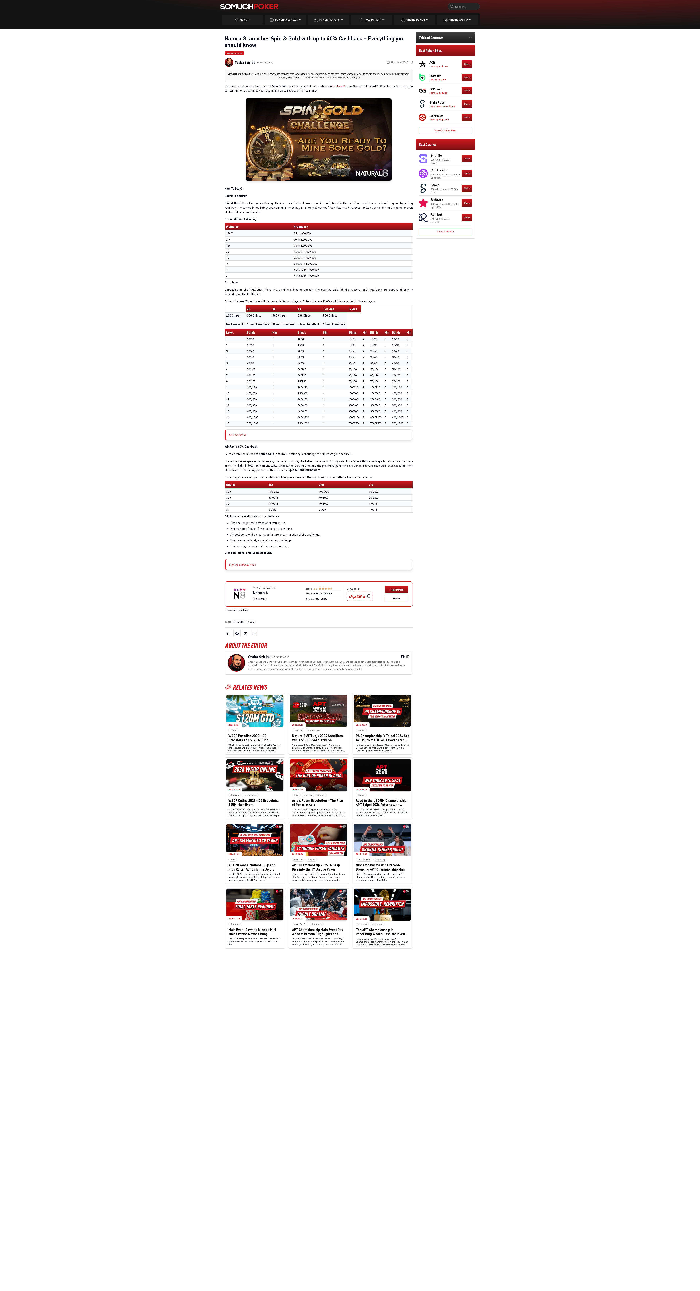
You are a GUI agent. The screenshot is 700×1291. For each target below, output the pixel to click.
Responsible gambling (236, 609)
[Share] (254, 633)
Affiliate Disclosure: (239, 73)
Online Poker (415, 19)
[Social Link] (403, 656)
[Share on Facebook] (237, 633)
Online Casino (458, 19)
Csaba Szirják (245, 62)
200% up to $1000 (322, 593)
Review (396, 598)
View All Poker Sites (445, 130)
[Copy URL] (228, 633)
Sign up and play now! (242, 564)
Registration (397, 589)
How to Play (372, 19)
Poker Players (329, 19)
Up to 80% (321, 599)
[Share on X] (245, 633)
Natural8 (339, 86)
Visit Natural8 (237, 435)
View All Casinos (445, 231)
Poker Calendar (286, 19)
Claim (467, 64)
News (243, 19)
